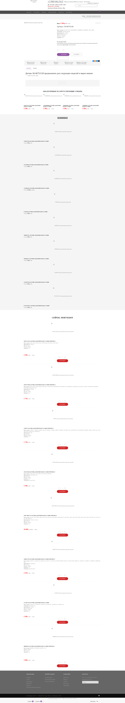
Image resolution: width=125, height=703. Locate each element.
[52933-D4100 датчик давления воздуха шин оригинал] (62, 461)
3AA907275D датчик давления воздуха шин (36, 282)
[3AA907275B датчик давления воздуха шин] (62, 592)
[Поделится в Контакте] (62, 83)
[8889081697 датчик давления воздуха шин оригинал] (62, 636)
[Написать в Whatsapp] (69, 1)
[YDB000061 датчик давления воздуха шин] (91, 99)
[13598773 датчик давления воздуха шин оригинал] (62, 418)
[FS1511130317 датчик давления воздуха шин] (62, 295)
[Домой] (34, 0)
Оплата (44, 12)
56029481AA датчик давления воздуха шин (36, 258)
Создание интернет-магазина (52, 698)
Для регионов (52, 12)
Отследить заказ (48, 677)
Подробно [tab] (28, 68)
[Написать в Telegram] (78, 1)
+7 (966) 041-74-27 (55, 1)
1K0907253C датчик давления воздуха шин (36, 235)
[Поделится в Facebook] (59, 83)
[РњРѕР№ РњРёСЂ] (97, 61)
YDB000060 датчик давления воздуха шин (71, 106)
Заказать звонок (87, 1)
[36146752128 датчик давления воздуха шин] (33, 99)
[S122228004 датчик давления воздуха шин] (62, 154)
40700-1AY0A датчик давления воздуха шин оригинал (39, 341)
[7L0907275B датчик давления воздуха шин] (62, 131)
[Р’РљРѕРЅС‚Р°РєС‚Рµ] (93, 61)
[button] (63, 54)
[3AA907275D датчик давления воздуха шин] (62, 272)
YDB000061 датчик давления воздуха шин (90, 106)
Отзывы (65, 681)
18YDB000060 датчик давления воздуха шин (52, 106)
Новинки (62, 118)
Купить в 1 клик (63, 58)
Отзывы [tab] (35, 68)
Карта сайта (66, 683)
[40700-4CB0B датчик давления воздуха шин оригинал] (62, 374)
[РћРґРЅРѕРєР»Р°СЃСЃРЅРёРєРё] (95, 61)
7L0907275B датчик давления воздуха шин (36, 141)
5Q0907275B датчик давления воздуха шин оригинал (39, 559)
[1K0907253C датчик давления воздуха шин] (62, 225)
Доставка (36, 12)
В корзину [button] (62, 360)
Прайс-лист (66, 677)
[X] (99, 61)
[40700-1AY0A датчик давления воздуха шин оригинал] (62, 331)
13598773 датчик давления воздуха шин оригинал (38, 428)
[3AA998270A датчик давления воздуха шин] (62, 178)
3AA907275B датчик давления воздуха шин (36, 602)
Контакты (69, 12)
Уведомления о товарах (50, 679)
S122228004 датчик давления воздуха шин (36, 164)
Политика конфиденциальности (33, 687)
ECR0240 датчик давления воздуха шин (35, 211)
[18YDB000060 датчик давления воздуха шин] (52, 99)
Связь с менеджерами (49, 681)
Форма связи (66, 685)
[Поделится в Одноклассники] (65, 83)
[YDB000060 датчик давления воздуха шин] (72, 99)
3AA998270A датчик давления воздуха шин (36, 188)
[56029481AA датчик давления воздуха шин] (62, 248)
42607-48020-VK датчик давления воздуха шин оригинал (40, 515)
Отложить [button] (76, 54)
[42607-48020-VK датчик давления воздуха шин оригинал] (62, 505)
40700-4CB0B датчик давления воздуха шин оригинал (39, 384)
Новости (65, 679)
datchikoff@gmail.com (86, 679)
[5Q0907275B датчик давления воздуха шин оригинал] (62, 549)
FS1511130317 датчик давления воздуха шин (36, 305)
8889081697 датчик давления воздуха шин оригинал (39, 646)
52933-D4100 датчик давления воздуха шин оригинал (39, 472)
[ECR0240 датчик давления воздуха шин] (62, 201)
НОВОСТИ (61, 12)
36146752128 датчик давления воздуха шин (32, 106)
